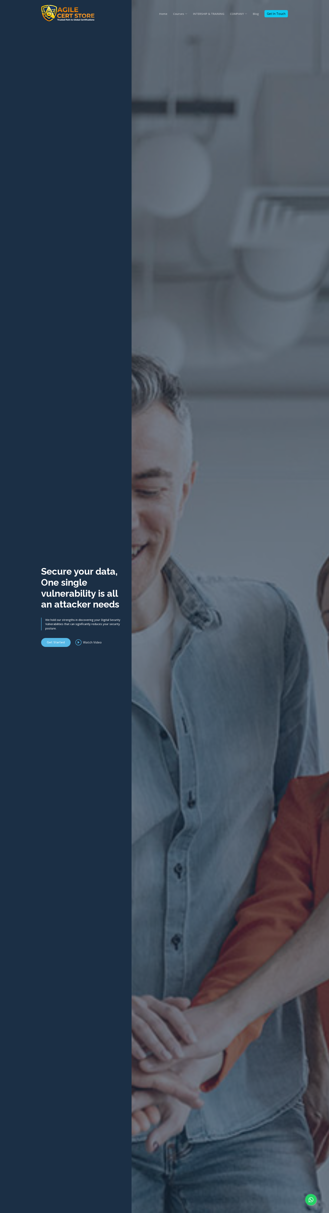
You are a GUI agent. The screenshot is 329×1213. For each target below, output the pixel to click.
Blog (256, 14)
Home (163, 14)
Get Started (56, 642)
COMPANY (237, 14)
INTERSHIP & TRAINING (208, 14)
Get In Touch (276, 14)
